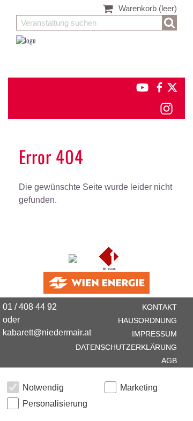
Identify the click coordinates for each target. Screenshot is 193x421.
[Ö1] (109, 257)
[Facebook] (159, 86)
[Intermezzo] (74, 257)
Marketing (139, 387)
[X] (170, 86)
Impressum (154, 334)
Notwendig (43, 387)
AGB (169, 360)
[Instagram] (166, 107)
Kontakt (159, 307)
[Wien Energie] (96, 282)
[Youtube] (137, 86)
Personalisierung (55, 403)
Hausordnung (147, 320)
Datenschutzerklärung (126, 347)
